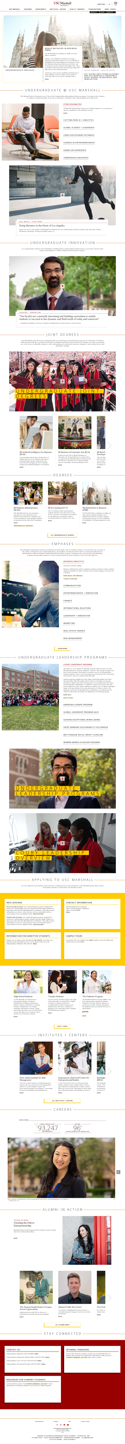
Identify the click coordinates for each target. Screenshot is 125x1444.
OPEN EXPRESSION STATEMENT (72, 1437)
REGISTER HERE (38, 914)
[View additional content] (109, 446)
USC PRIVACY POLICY (37, 1437)
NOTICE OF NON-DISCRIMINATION (53, 1437)
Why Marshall (14, 9)
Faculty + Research (77, 9)
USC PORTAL (38, 940)
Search (109, 5)
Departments (41, 9)
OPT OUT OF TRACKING (56, 1439)
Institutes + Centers (58, 9)
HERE (91, 940)
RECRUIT (94, 12)
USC (69, 1421)
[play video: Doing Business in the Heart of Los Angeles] (62, 195)
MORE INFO (67, 695)
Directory (101, 4)
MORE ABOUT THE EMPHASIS (73, 575)
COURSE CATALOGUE (70, 578)
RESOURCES (39, 1421)
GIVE (102, 12)
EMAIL (68, 912)
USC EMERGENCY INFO (87, 1437)
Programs (28, 9)
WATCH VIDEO (68, 698)
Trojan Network (94, 9)
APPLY (110, 12)
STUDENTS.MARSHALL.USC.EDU (76, 1357)
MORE (86, 79)
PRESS (56, 1421)
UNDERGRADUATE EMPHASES (23, 525)
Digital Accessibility (70, 1439)
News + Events (110, 9)
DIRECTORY (85, 1421)
